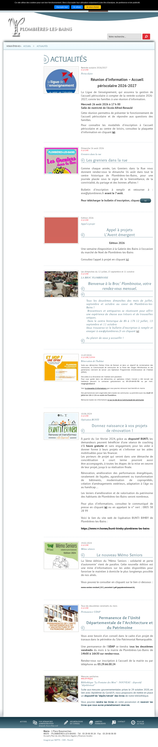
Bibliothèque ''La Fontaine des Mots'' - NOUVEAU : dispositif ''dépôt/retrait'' (111, 684)
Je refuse (77, 7)
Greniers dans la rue (91, 154)
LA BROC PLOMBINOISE (94, 277)
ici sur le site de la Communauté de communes (126, 400)
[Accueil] (40, 27)
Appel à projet (88, 223)
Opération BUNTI (90, 419)
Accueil (27, 46)
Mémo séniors (88, 548)
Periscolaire (87, 73)
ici (145, 200)
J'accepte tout (62, 7)
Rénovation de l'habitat (92, 361)
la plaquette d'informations (96, 388)
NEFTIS (57, 740)
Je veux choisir (92, 7)
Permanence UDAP (90, 611)
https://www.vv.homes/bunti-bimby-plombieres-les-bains (115, 528)
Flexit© (70, 740)
